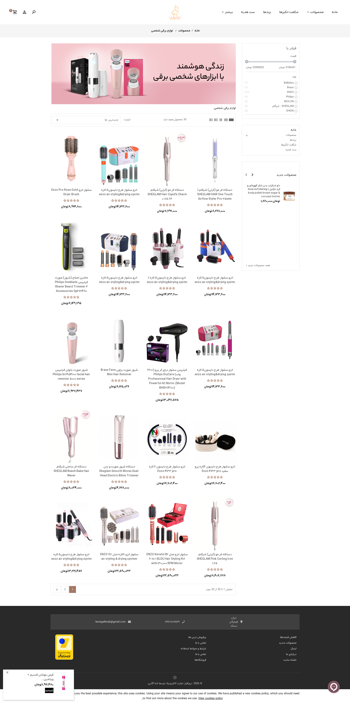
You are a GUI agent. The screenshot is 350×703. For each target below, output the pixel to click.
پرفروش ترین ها (197, 637)
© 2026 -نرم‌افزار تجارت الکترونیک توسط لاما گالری (175, 684)
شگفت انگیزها (289, 12)
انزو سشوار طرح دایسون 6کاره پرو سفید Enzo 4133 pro (215, 469)
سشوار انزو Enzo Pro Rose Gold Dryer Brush (71, 192)
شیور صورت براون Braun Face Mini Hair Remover (119, 372)
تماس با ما (200, 643)
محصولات (317, 12)
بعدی (57, 589)
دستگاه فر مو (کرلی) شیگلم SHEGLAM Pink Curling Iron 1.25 (215, 559)
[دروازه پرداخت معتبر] (64, 648)
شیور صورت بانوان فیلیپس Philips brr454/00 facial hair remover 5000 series (71, 374)
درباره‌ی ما (291, 654)
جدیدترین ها (86, 120)
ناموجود (49, 690)
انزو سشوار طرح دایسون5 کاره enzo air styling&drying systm (119, 192)
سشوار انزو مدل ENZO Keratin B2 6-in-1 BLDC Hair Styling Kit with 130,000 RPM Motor (167, 559)
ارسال (294, 648)
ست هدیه (248, 12)
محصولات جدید (288, 643)
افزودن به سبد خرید (42, 693)
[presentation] (246, 175)
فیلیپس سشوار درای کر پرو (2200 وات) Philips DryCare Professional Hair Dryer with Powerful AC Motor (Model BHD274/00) (167, 379)
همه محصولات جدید (257, 266)
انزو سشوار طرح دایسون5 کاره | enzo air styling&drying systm (167, 280)
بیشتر (229, 12)
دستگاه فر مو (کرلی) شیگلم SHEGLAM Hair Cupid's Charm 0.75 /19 (167, 194)
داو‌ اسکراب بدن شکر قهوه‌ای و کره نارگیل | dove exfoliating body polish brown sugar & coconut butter (263, 191)
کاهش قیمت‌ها (288, 637)
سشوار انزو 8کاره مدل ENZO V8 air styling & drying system (119, 557)
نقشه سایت (290, 660)
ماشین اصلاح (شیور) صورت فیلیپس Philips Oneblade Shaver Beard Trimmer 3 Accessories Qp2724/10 (71, 284)
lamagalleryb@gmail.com (110, 622)
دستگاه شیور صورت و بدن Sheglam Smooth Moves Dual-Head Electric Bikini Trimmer (119, 471)
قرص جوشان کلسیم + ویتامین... (40, 677)
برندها (267, 12)
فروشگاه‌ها (200, 660)
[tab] (231, 120)
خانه (335, 12)
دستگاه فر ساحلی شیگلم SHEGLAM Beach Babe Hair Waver (71, 471)
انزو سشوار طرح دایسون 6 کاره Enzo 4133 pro (167, 469)
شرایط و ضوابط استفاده (193, 648)
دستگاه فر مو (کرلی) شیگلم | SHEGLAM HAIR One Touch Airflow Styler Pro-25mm (215, 194)
